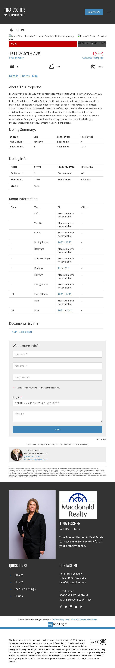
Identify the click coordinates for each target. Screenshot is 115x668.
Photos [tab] (25, 76)
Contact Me (94, 12)
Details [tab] (13, 76)
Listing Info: (18, 158)
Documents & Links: (24, 323)
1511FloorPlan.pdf (22, 331)
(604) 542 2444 (32, 456)
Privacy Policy (58, 620)
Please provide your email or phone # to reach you (37, 387)
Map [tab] (35, 76)
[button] (94, 12)
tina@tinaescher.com (35, 459)
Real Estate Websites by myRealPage (81, 620)
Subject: (17, 397)
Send (57, 429)
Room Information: (23, 199)
